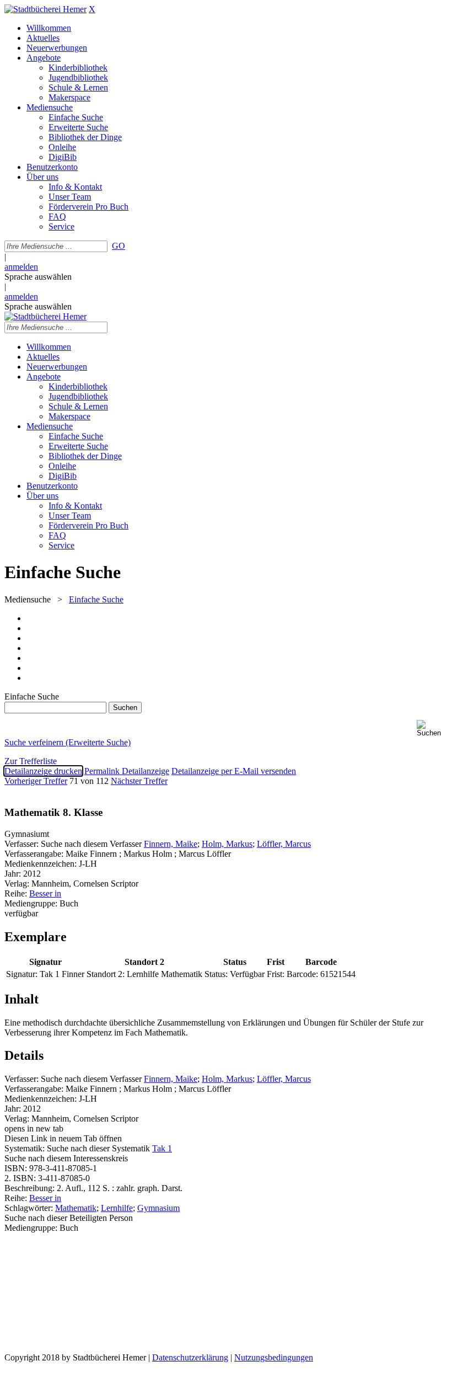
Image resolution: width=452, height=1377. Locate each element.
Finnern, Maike (170, 843)
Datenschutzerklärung (190, 1357)
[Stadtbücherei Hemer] (45, 9)
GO (118, 245)
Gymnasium (158, 1208)
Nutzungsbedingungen (273, 1357)
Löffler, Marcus (284, 843)
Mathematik (75, 1208)
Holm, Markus (227, 843)
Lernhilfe (117, 1208)
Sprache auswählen (38, 276)
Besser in (45, 893)
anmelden (21, 266)
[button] (432, 728)
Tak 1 (162, 1148)
